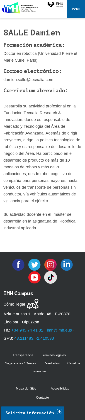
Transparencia (23, 355)
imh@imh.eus (59, 330)
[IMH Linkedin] (66, 264)
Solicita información (29, 413)
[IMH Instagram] (51, 264)
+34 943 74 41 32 (27, 330)
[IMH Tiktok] (50, 277)
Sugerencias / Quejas (20, 363)
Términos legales (53, 355)
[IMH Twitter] (35, 264)
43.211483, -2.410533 (34, 338)
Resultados (52, 363)
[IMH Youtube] (35, 277)
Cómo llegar (14, 304)
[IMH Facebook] (19, 264)
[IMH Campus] (19, 7)
